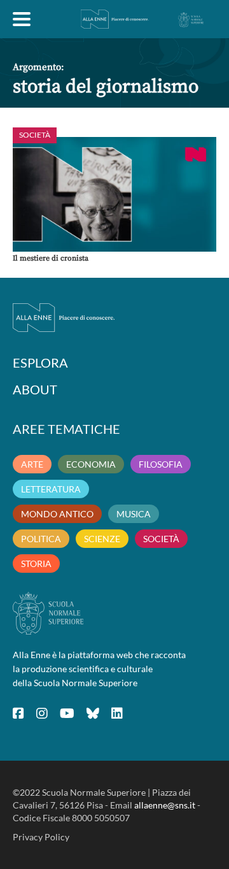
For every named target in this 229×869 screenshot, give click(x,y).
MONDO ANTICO (57, 513)
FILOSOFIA (161, 464)
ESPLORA (40, 362)
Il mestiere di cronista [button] (50, 258)
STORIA (36, 563)
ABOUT (35, 389)
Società (34, 135)
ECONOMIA (91, 464)
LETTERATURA (51, 489)
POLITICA (41, 538)
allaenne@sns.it (164, 805)
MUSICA (133, 513)
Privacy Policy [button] (41, 836)
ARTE (32, 464)
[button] (114, 194)
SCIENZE (102, 538)
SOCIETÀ (161, 538)
